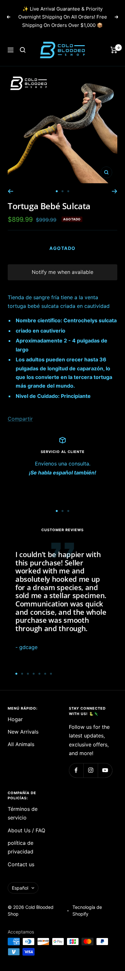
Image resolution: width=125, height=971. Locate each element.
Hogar (15, 719)
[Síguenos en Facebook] (76, 770)
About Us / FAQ (26, 830)
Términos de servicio (23, 813)
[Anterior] (10, 191)
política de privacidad (20, 847)
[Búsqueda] (23, 50)
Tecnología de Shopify (87, 910)
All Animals (21, 744)
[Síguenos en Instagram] (90, 770)
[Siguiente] (114, 191)
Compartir (20, 419)
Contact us (21, 864)
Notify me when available (62, 272)
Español (20, 888)
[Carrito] (114, 50)
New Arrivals (23, 731)
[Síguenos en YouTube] (105, 770)
